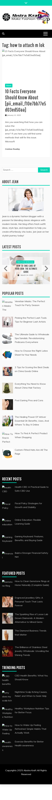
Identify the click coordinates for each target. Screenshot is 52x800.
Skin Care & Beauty (25, 262)
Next (46, 268)
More (8, 85)
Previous (6, 268)
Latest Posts (11, 246)
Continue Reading (12, 149)
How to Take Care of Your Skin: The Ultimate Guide (26, 268)
